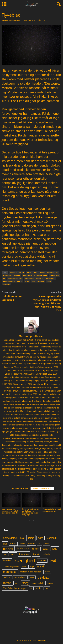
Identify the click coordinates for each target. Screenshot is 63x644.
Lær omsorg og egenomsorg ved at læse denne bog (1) (10, 511)
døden (13, 543)
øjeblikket (50, 278)
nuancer (39, 278)
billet (29, 273)
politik (32, 577)
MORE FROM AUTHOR (42, 488)
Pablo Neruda (9, 281)
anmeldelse (10, 537)
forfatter (23, 549)
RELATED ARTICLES (20, 488)
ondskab (7, 577)
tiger (49, 281)
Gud (55, 548)
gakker (17, 275)
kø (4, 278)
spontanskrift (37, 583)
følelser (35, 549)
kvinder (7, 560)
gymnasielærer (40, 275)
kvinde (46, 554)
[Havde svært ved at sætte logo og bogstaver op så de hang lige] (31, 500)
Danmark (52, 538)
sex (17, 583)
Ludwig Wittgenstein (11, 567)
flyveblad (7, 275)
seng (27, 281)
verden (39, 588)
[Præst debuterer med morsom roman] (51, 500)
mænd (47, 572)
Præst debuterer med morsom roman (51, 510)
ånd (47, 588)
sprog (50, 583)
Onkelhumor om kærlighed (12, 298)
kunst (36, 554)
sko (33, 281)
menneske (9, 571)
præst (19, 281)
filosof (46, 544)
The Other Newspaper (14, 588)
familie (22, 544)
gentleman (27, 275)
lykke (24, 566)
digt (5, 543)
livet (53, 561)
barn (22, 538)
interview (24, 554)
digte (42, 273)
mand (40, 566)
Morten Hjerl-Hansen (11, 20)
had (4, 554)
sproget (40, 281)
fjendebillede (52, 273)
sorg (25, 583)
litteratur (42, 560)
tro (31, 588)
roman (7, 583)
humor (13, 554)
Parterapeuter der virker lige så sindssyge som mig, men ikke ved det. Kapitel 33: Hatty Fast (47, 303)
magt (32, 567)
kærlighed (54, 275)
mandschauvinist (15, 278)
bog (31, 538)
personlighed (20, 577)
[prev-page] (29, 520)
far (39, 544)
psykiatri (44, 577)
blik (35, 273)
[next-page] (33, 520)
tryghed (6, 284)
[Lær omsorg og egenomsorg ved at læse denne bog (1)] (11, 500)
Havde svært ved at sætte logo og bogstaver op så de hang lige (30, 512)
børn (40, 538)
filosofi (8, 549)
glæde (45, 549)
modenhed (29, 278)
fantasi (31, 543)
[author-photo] (31, 325)
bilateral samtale (17, 273)
